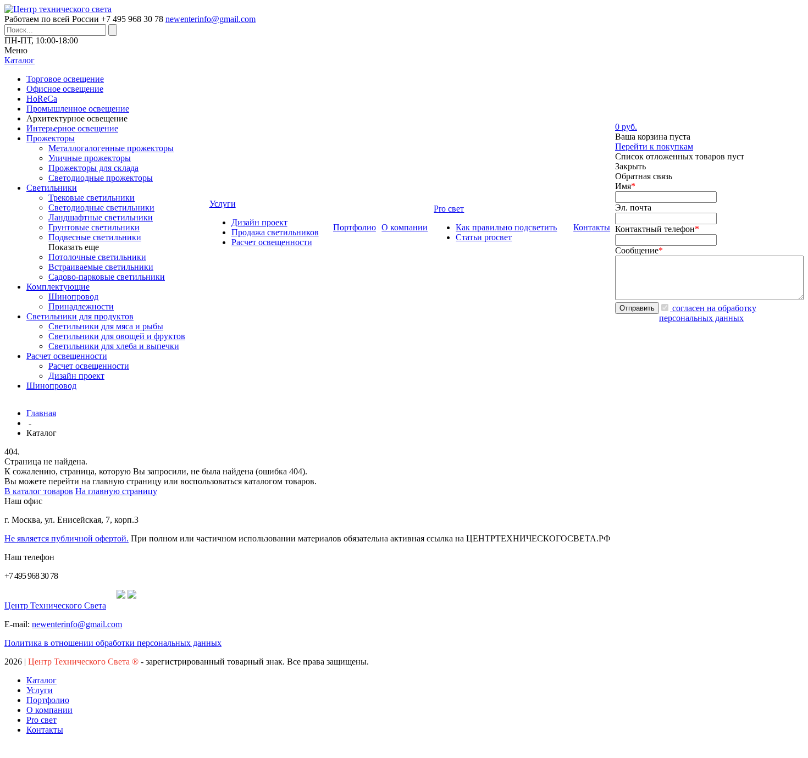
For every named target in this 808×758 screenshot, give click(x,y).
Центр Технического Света (55, 605)
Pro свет (41, 719)
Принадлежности (81, 306)
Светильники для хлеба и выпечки (113, 346)
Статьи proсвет (484, 237)
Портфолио (47, 700)
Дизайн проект (76, 375)
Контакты (44, 729)
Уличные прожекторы (89, 158)
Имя (625, 186)
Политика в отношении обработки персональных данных (113, 643)
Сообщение (639, 250)
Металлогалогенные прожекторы (111, 148)
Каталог (41, 680)
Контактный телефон (657, 229)
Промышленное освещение (77, 108)
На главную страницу (116, 491)
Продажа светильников (275, 232)
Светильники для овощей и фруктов (116, 336)
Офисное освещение (64, 88)
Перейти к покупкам (654, 146)
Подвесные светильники (94, 237)
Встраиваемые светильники (100, 267)
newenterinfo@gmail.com (210, 19)
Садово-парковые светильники (106, 276)
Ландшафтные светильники (100, 217)
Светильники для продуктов (80, 316)
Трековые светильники (91, 197)
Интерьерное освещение (72, 128)
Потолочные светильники (97, 257)
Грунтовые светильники (94, 227)
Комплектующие (58, 286)
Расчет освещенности (66, 356)
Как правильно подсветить (506, 227)
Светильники (51, 187)
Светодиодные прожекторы (100, 177)
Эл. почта (633, 207)
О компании (49, 710)
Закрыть (630, 166)
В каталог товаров (38, 491)
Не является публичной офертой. (66, 538)
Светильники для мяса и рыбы (105, 326)
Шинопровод (73, 296)
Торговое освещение (65, 79)
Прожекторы (50, 138)
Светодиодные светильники (101, 207)
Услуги (39, 690)
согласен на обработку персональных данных (707, 313)
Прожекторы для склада (93, 168)
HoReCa (41, 98)
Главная (41, 413)
